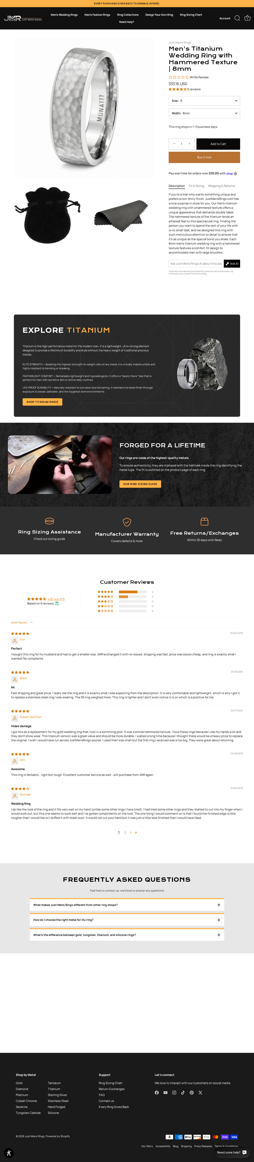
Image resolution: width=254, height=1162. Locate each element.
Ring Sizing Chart (191, 15)
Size (175, 100)
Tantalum (54, 1083)
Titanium (54, 1089)
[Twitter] (146, 620)
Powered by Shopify (58, 1136)
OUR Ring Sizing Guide (140, 484)
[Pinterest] (138, 620)
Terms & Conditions (226, 1146)
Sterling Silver (57, 1095)
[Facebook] (108, 620)
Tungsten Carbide (28, 1113)
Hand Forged (56, 1107)
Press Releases (203, 1146)
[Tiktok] (131, 620)
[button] (178, 89)
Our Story (147, 1146)
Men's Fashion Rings (97, 15)
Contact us (106, 1101)
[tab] (179, 186)
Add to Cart (218, 144)
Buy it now (204, 157)
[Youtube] (116, 620)
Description (177, 186)
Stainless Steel (58, 1101)
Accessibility (163, 1146)
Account (224, 18)
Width (176, 113)
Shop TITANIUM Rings (42, 402)
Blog (175, 1146)
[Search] (237, 18)
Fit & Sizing (196, 186)
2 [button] (125, 832)
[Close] (166, 536)
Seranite (22, 1107)
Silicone (53, 1113)
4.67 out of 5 (56, 599)
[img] (20, 634)
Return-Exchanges (112, 1089)
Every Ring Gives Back (114, 1107)
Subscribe (127, 608)
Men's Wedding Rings (64, 15)
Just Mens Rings (180, 42)
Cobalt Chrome (26, 1101)
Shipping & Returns (221, 186)
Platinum (22, 1095)
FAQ (102, 1095)
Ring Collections (128, 15)
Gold (19, 1083)
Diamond (22, 1089)
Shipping (186, 1146)
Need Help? (126, 22)
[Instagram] (123, 620)
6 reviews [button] (194, 89)
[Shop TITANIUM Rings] (127, 366)
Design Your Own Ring (159, 15)
